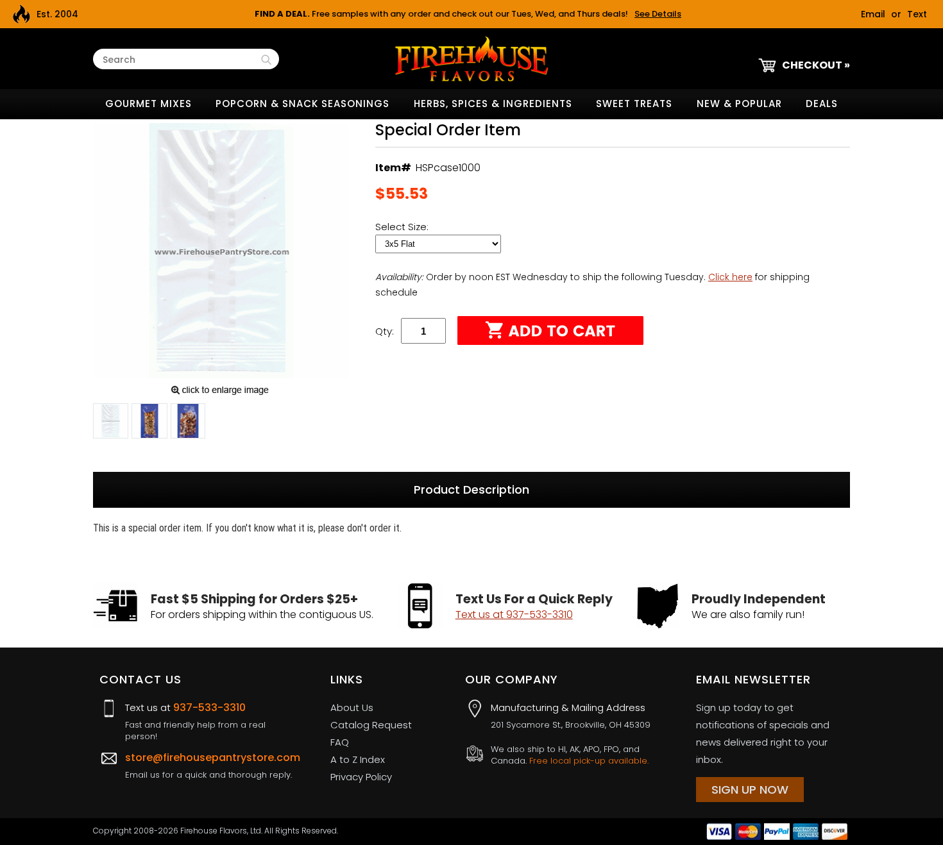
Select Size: (403, 226)
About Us (351, 707)
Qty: (384, 331)
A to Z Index (357, 759)
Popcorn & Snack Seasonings (302, 103)
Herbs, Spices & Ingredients (493, 103)
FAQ (339, 742)
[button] (110, 423)
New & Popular (739, 103)
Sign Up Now (749, 790)
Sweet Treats (634, 103)
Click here (730, 277)
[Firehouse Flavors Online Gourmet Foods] (471, 58)
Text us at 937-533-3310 (514, 614)
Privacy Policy (361, 776)
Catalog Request (371, 725)
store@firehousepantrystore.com (212, 757)
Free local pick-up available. (589, 761)
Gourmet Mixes (148, 103)
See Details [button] (657, 14)
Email (873, 14)
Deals (822, 103)
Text (917, 14)
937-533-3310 (209, 707)
